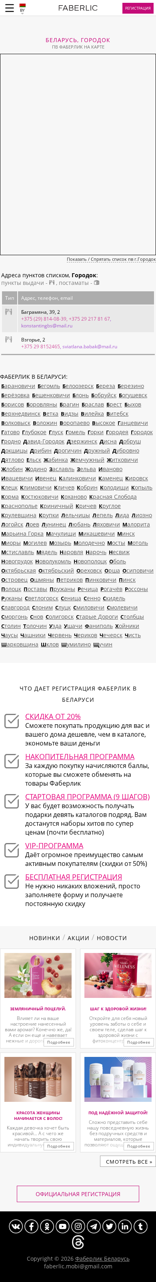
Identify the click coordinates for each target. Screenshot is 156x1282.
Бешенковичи (51, 395)
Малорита (136, 524)
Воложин (45, 423)
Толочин (35, 626)
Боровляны (41, 404)
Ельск (33, 459)
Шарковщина (19, 644)
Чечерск (111, 635)
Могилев (35, 543)
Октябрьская (18, 570)
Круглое (110, 506)
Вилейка (92, 413)
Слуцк (63, 607)
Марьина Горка (22, 533)
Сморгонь (14, 616)
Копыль (141, 487)
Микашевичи (96, 533)
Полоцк (11, 589)
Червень (60, 635)
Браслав (93, 404)
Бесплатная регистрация (73, 877)
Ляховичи (106, 524)
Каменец (110, 478)
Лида (122, 515)
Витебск (117, 413)
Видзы (69, 413)
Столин (11, 626)
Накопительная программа (79, 756)
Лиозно (142, 515)
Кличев (64, 487)
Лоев (32, 524)
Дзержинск (82, 441)
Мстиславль (17, 552)
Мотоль (138, 543)
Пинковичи (100, 579)
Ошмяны (42, 579)
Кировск (136, 478)
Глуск (56, 432)
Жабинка (56, 459)
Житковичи (122, 459)
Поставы (35, 589)
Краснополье (19, 506)
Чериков (85, 635)
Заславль (61, 469)
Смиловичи (88, 607)
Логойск (12, 524)
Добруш (130, 441)
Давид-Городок (43, 441)
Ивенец (45, 478)
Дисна (108, 441)
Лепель (102, 515)
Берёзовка (15, 395)
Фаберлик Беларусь (102, 1258)
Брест (114, 404)
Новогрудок (17, 561)
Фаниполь (99, 626)
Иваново (110, 469)
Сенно (92, 598)
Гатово (10, 432)
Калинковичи (77, 478)
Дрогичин (68, 450)
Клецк (9, 487)
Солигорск (60, 616)
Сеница (71, 598)
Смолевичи (122, 607)
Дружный (97, 450)
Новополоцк (90, 561)
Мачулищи (61, 533)
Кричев (86, 506)
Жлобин (12, 469)
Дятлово (12, 459)
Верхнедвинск (20, 413)
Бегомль (49, 386)
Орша (112, 570)
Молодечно (89, 543)
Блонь (80, 395)
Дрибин (41, 450)
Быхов (132, 404)
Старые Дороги (97, 616)
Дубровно (125, 450)
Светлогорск (41, 598)
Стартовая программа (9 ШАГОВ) (87, 796)
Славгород (15, 607)
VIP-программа (54, 845)
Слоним (42, 607)
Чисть (133, 635)
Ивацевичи (17, 478)
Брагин (69, 404)
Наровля (71, 552)
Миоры (11, 543)
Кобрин (87, 487)
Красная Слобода (113, 496)
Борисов (12, 404)
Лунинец (54, 524)
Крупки (49, 515)
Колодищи (114, 487)
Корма (10, 496)
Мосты (116, 543)
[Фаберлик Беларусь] (78, 9)
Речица (88, 589)
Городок (142, 432)
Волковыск (15, 423)
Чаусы (9, 635)
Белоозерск (78, 386)
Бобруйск (103, 395)
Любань (79, 524)
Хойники (127, 626)
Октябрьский (56, 570)
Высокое (103, 423)
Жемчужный (87, 459)
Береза (105, 386)
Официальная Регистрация (78, 1194)
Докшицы (14, 450)
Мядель (46, 552)
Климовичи (36, 487)
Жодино (36, 469)
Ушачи (73, 626)
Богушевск (133, 395)
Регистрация (138, 8)
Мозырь (60, 543)
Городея (117, 432)
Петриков (69, 579)
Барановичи (18, 386)
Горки (96, 432)
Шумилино (76, 644)
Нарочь (96, 552)
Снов (36, 616)
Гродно (11, 441)
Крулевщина (18, 515)
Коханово (74, 496)
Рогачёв (111, 589)
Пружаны (62, 589)
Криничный (56, 506)
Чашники (33, 635)
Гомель (75, 432)
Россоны (136, 589)
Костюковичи (39, 496)
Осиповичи (138, 570)
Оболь (117, 561)
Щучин (102, 644)
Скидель (114, 598)
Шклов (50, 644)
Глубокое (34, 432)
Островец (14, 579)
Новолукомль (53, 561)
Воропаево (75, 423)
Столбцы (132, 616)
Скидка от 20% (53, 716)
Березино (131, 386)
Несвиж (119, 552)
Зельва (86, 469)
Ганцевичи (133, 423)
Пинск (127, 579)
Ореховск (89, 570)
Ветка (50, 413)
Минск (126, 533)
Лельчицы (75, 515)
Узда (55, 626)
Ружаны (11, 598)
